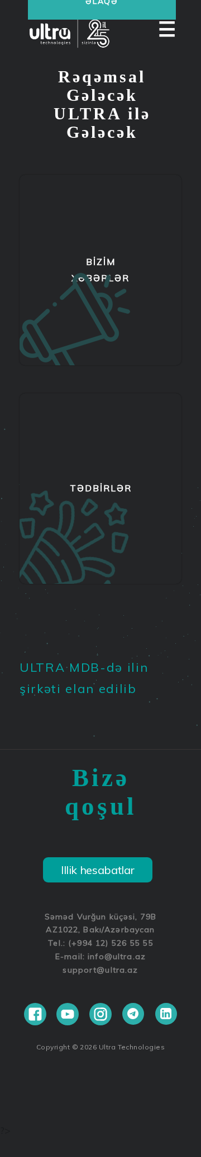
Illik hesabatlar (98, 870)
